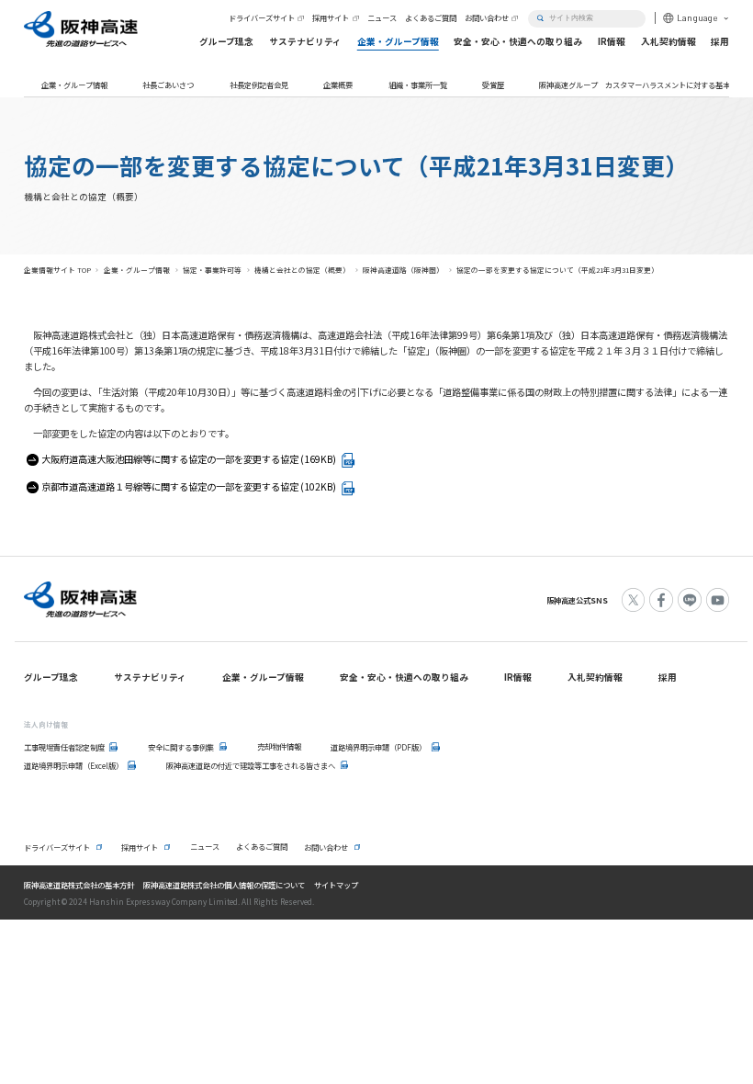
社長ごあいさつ (168, 84)
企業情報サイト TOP (57, 270)
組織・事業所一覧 (417, 84)
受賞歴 (493, 84)
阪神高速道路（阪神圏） (403, 270)
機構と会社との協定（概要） (302, 270)
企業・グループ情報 (74, 84)
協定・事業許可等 (212, 270)
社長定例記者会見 (259, 84)
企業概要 (338, 84)
